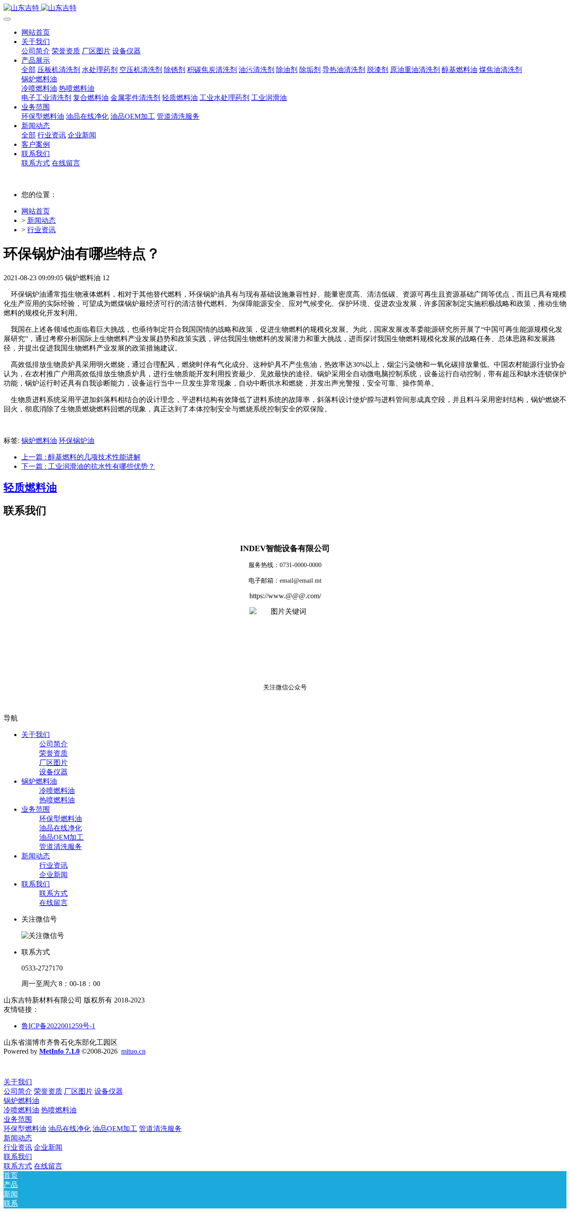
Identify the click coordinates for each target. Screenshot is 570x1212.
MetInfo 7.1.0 (59, 1051)
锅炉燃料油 (39, 440)
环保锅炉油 (76, 440)
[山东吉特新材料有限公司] (285, 8)
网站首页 (35, 32)
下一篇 (88, 466)
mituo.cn (133, 1051)
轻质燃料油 (30, 487)
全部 (28, 69)
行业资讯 (41, 230)
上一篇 (81, 457)
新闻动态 (41, 220)
